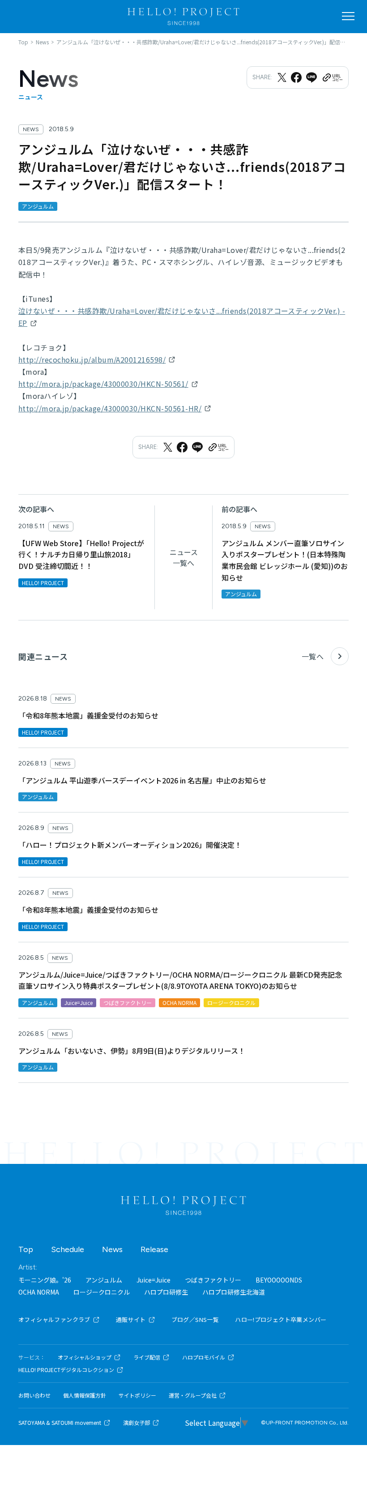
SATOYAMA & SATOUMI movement (59, 1422)
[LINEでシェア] (311, 77)
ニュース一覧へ (184, 557)
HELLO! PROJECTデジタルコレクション (66, 1369)
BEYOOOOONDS (279, 1279)
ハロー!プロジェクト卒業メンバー (280, 1319)
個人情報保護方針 (84, 1395)
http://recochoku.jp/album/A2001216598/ (92, 359)
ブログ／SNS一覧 (195, 1319)
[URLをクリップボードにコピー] (332, 77)
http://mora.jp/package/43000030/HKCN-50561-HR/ (109, 408)
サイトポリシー (137, 1395)
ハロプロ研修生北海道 (233, 1291)
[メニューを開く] (348, 16)
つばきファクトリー (213, 1279)
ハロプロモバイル (203, 1357)
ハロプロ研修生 (166, 1291)
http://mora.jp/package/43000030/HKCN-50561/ (103, 383)
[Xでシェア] (281, 77)
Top (25, 1249)
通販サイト (131, 1319)
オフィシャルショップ (84, 1357)
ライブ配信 (146, 1357)
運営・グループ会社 (193, 1395)
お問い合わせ (34, 1395)
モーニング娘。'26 (44, 1279)
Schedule (67, 1249)
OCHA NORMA (38, 1291)
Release (154, 1249)
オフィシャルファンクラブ (54, 1319)
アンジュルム (103, 1279)
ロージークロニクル (101, 1291)
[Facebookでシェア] (296, 77)
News (112, 1249)
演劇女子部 (136, 1422)
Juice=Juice (154, 1279)
